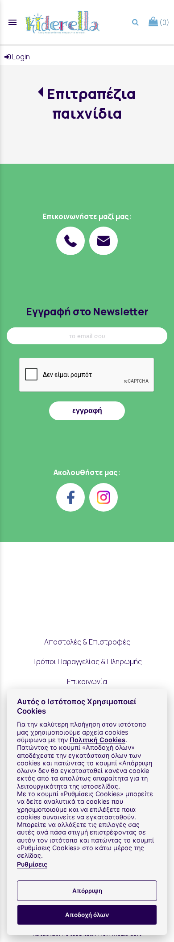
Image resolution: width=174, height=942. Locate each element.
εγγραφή (87, 410)
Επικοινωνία (87, 681)
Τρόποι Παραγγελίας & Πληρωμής (87, 661)
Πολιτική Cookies (97, 740)
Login (20, 57)
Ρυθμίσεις (32, 864)
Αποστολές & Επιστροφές (87, 642)
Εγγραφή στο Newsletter (87, 311)
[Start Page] (62, 22)
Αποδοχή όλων (87, 914)
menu (12, 22)
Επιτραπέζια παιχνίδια (91, 103)
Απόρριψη (87, 890)
